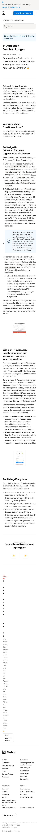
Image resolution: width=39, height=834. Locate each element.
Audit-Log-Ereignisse (15, 479)
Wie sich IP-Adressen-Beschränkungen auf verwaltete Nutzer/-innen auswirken (15, 355)
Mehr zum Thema (8, 738)
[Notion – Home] (19, 752)
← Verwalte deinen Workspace (13, 20)
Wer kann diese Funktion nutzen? (13, 126)
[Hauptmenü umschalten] (36, 13)
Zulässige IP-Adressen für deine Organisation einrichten (16, 150)
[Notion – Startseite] (3, 13)
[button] (19, 328)
